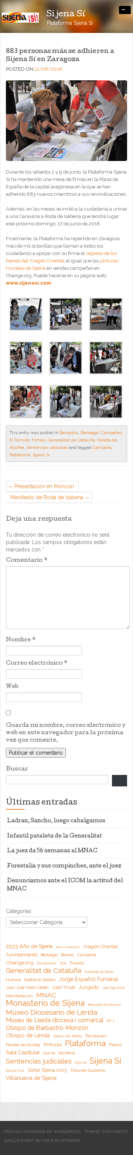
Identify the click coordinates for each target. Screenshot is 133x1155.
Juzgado (88, 987)
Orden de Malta (67, 1036)
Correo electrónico (37, 664)
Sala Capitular (23, 1052)
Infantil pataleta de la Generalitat (54, 836)
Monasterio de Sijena (45, 1003)
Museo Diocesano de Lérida (51, 1012)
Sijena (80, 1062)
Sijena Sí (41, 454)
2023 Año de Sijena (29, 946)
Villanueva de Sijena (31, 1078)
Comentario (27, 561)
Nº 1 (110, 1020)
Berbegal (90, 432)
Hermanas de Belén (99, 972)
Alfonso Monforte (68, 947)
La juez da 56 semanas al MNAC (52, 851)
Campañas (111, 432)
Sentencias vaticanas (47, 447)
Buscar (17, 769)
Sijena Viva (15, 1070)
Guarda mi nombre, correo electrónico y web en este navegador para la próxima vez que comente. (66, 733)
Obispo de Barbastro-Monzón (47, 1027)
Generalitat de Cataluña (71, 440)
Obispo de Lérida (28, 1035)
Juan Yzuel (63, 987)
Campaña (102, 447)
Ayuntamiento (21, 954)
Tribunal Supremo (87, 1070)
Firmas (38, 440)
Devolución (47, 963)
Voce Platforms (61, 1140)
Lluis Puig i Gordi (113, 988)
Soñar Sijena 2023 (47, 1070)
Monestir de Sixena (104, 1005)
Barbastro (68, 432)
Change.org (19, 963)
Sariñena (66, 1053)
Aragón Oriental (100, 946)
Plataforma (19, 454)
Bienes (67, 955)
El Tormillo (19, 440)
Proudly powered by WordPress (42, 1131)
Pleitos (115, 1044)
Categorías (18, 911)
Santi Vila (49, 1053)
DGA (63, 963)
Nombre (21, 640)
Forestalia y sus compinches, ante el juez (64, 866)
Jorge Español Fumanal (88, 979)
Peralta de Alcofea (23, 1044)
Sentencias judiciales (39, 1061)
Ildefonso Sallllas (39, 979)
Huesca (13, 979)
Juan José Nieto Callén (27, 987)
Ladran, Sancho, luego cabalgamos (56, 821)
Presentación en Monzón (44, 486)
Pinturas (53, 1044)
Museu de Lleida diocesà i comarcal (54, 1020)
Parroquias (95, 1036)
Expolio (77, 963)
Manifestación (19, 996)
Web (12, 687)
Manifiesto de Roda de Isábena (46, 497)
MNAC (46, 995)
